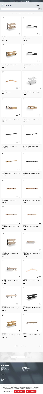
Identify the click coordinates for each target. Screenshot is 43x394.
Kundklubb (22, 1)
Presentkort (3, 370)
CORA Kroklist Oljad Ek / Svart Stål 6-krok (31, 200)
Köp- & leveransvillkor (25, 370)
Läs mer (36, 388)
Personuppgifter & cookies (26, 368)
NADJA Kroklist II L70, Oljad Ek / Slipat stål (11, 173)
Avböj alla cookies (19, 391)
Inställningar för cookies (7, 391)
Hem (9, 13)
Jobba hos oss (3, 371)
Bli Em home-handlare (5, 369)
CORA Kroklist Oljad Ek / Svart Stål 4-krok (10, 200)
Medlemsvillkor (3, 374)
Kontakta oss (3, 378)
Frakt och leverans (25, 371)
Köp (40, 34)
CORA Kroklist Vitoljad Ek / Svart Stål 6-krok (11, 226)
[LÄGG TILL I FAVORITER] (11, 26)
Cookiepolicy (24, 369)
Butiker (2, 379)
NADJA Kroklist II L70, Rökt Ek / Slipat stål (31, 334)
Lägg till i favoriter (19, 34)
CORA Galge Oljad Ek (6, 91)
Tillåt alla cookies (31, 391)
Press (2, 380)
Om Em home (3, 368)
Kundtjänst (16, 1)
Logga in (28, 1)
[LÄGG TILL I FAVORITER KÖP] (32, 26)
